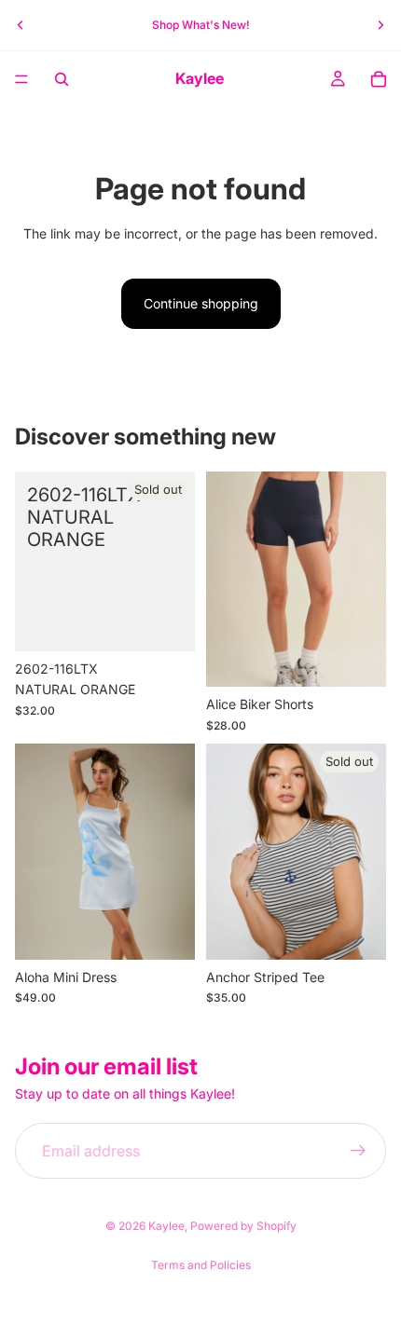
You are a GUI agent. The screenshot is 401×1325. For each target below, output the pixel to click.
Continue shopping (201, 303)
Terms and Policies (201, 1265)
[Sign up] (358, 1150)
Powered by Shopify (243, 1226)
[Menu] (21, 79)
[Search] (61, 79)
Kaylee (166, 1226)
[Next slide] (380, 25)
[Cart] (378, 79)
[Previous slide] (20, 25)
